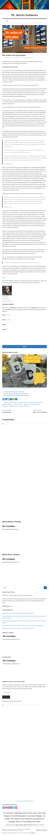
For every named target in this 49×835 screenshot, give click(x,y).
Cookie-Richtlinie (32, 832)
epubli (11, 606)
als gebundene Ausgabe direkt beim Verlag (14, 391)
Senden (24, 346)
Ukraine (21, 406)
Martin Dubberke (15, 57)
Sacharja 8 (5, 406)
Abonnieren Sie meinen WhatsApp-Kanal (24, 801)
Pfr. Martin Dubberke (24, 15)
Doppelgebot (13, 402)
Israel (28, 402)
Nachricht (4, 329)
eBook (21, 395)
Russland (32, 404)
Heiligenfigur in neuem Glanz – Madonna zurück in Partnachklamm (18, 628)
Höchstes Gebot (22, 402)
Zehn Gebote (27, 406)
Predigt (31, 57)
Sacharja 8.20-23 (13, 406)
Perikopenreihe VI (25, 57)
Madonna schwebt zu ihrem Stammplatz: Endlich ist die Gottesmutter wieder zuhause (22, 625)
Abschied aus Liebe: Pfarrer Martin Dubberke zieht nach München (17, 613)
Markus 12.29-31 (19, 404)
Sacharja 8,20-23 (8, 282)
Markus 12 (10, 404)
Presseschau (9, 610)
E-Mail (6, 319)
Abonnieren (6, 697)
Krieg (41, 402)
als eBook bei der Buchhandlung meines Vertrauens (16, 393)
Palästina (26, 404)
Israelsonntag (34, 402)
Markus (4, 404)
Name (6, 315)
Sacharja (38, 404)
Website (4, 324)
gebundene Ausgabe (13, 395)
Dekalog (7, 402)
